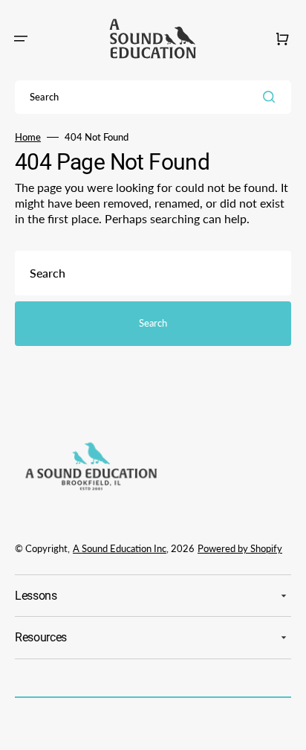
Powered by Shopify (240, 548)
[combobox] (153, 97)
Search (153, 323)
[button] (20, 38)
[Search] (272, 96)
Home (28, 137)
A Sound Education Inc (119, 548)
